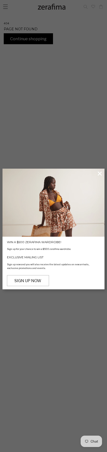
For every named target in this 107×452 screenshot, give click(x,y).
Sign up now (27, 280)
